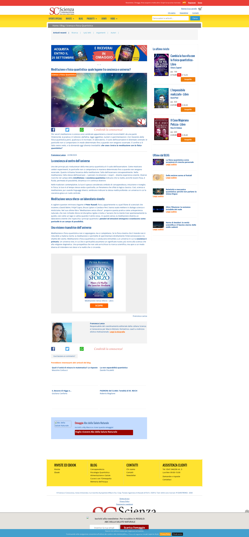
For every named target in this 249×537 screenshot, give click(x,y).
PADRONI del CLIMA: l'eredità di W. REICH (118, 390)
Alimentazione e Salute (100, 475)
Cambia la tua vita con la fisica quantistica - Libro (183, 60)
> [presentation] (100, 64)
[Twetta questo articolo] (72, 129)
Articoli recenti (59, 32)
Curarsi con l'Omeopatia (100, 478)
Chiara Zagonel (176, 67)
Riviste (69, 18)
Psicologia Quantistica (99, 472)
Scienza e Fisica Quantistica (79, 25)
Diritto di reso (124, 499)
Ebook (57, 472)
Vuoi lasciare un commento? (64, 356)
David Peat (174, 97)
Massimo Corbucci (60, 370)
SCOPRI (99, 305)
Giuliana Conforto (59, 393)
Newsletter (184, 13)
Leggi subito (171, 164)
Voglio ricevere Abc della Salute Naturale (96, 431)
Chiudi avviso (177, 534)
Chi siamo (171, 13)
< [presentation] (97, 64)
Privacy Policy (165, 534)
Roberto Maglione (107, 393)
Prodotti (91, 18)
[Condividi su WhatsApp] (87, 129)
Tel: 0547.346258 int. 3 (172, 469)
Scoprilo (188, 79)
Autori (113, 32)
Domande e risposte (171, 476)
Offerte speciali (55, 18)
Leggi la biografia (117, 332)
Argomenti (100, 32)
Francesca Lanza (58, 155)
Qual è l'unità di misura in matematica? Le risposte (75, 367)
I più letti (87, 32)
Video (112, 18)
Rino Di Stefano (176, 127)
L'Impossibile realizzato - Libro (180, 92)
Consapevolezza (97, 469)
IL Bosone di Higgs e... (61, 390)
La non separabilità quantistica (113, 367)
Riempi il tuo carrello (189, 8)
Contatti (195, 13)
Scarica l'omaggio (134, 527)
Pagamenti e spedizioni (124, 504)
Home (55, 25)
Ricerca (75, 32)
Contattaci (167, 479)
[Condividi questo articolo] (58, 129)
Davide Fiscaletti (107, 370)
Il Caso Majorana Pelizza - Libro (180, 122)
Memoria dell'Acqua (99, 481)
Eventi (104, 18)
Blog (81, 18)
